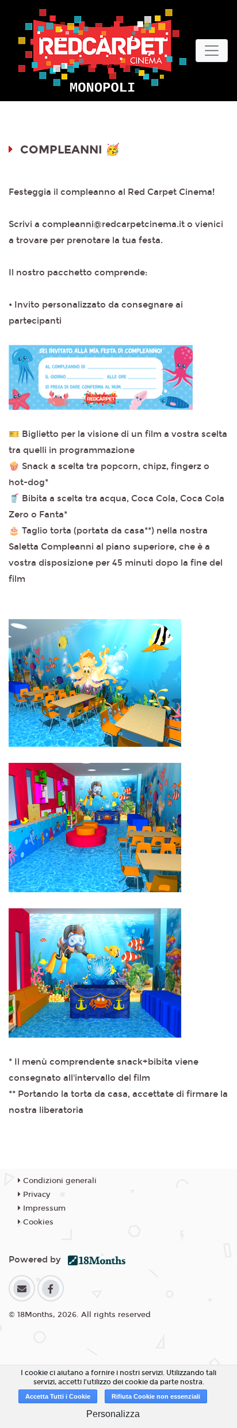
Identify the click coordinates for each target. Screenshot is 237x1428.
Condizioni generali (59, 1180)
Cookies (37, 1222)
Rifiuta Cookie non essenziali (156, 1396)
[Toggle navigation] (212, 50)
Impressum (43, 1208)
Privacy (35, 1194)
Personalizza (113, 1414)
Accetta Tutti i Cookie (57, 1396)
